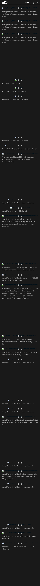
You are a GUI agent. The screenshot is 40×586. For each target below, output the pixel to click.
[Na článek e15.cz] (5, 2)
